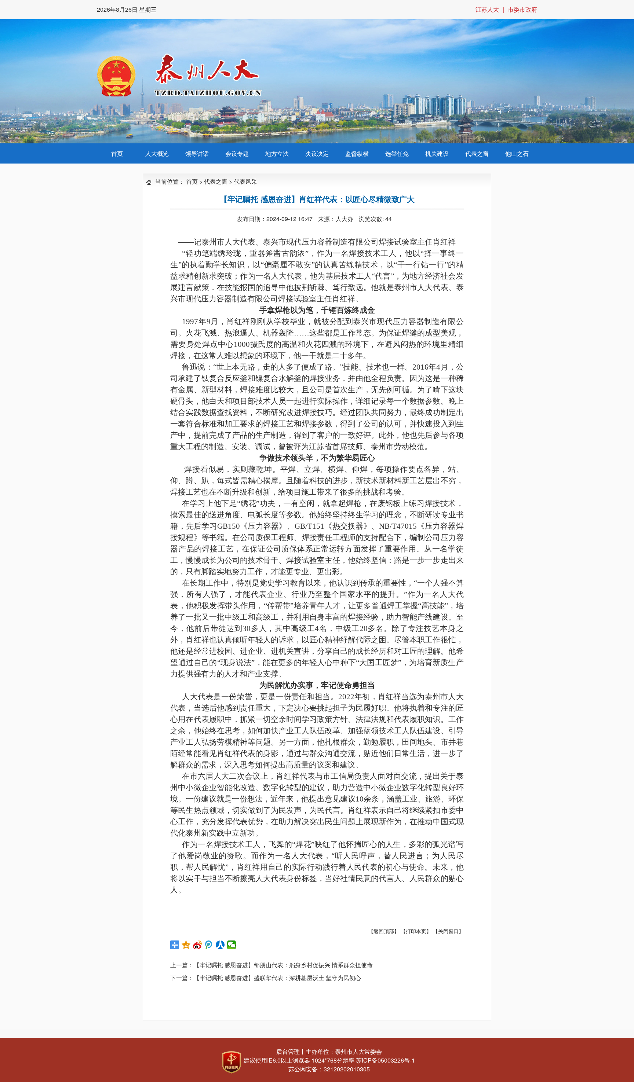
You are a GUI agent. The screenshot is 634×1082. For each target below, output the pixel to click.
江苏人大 (487, 9)
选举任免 (397, 153)
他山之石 (517, 153)
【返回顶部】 (383, 931)
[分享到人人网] (220, 944)
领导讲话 (197, 153)
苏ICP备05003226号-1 (385, 1060)
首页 (117, 153)
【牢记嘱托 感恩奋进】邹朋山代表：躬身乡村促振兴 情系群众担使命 (283, 965)
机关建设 (437, 153)
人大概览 (157, 153)
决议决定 (317, 153)
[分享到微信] (231, 944)
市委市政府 (522, 9)
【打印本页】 (416, 931)
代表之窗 (477, 153)
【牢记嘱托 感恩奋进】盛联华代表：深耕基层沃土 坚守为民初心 (277, 977)
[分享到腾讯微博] (209, 944)
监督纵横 (357, 153)
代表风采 (245, 181)
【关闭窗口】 (448, 931)
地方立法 (277, 153)
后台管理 (288, 1051)
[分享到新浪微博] (197, 944)
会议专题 (237, 153)
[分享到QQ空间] (186, 944)
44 (388, 218)
